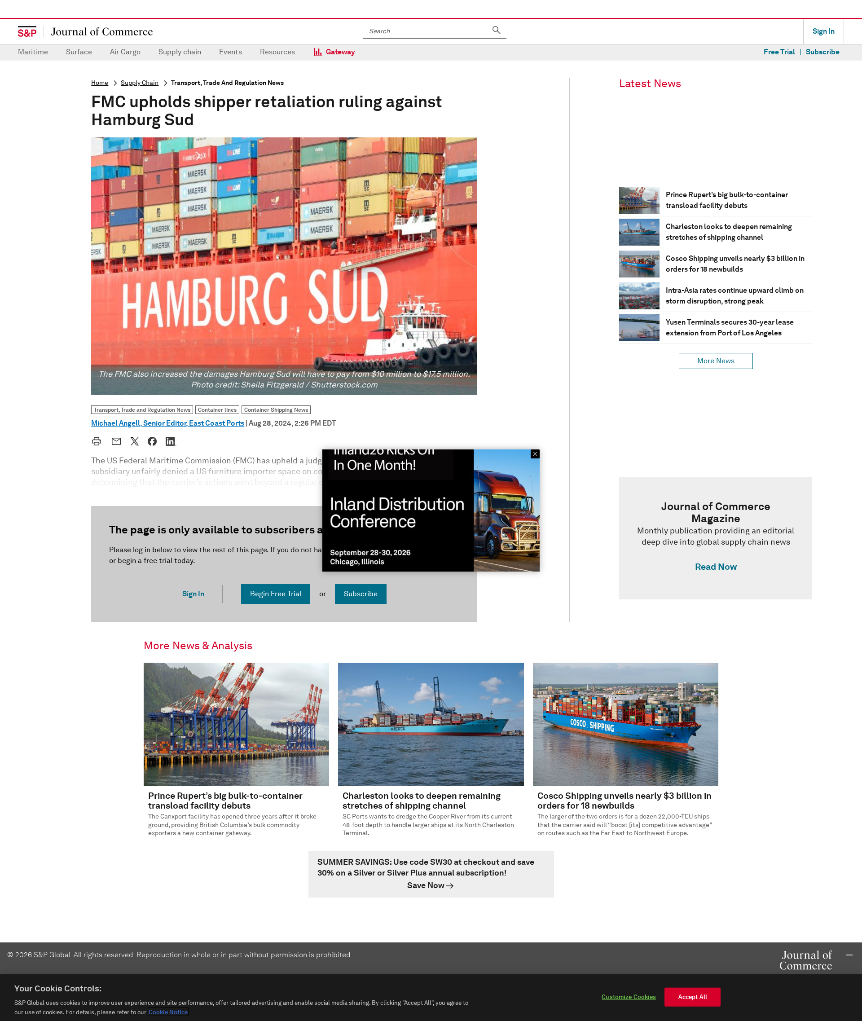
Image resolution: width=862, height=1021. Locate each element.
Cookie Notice (168, 1011)
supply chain (139, 83)
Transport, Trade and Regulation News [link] (142, 409)
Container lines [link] (217, 409)
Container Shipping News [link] (276, 409)
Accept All (692, 997)
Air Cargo (125, 52)
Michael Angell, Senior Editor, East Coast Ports (167, 423)
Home (99, 83)
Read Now (716, 566)
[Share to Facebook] (152, 441)
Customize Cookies (629, 997)
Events (230, 52)
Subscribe (823, 52)
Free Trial (779, 52)
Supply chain (179, 52)
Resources (277, 52)
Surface (79, 52)
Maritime (33, 52)
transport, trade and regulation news (227, 83)
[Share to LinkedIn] (171, 441)
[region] (431, 997)
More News (715, 360)
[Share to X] (135, 441)
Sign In (824, 31)
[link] (715, 538)
